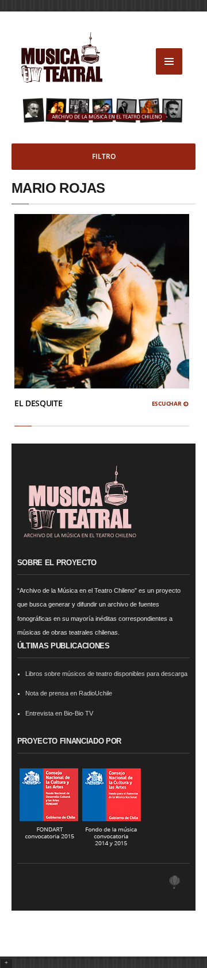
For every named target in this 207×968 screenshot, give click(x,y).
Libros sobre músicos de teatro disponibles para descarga (106, 673)
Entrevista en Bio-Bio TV (59, 713)
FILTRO (104, 156)
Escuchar (167, 403)
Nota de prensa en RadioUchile (68, 693)
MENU (169, 61)
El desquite (38, 403)
